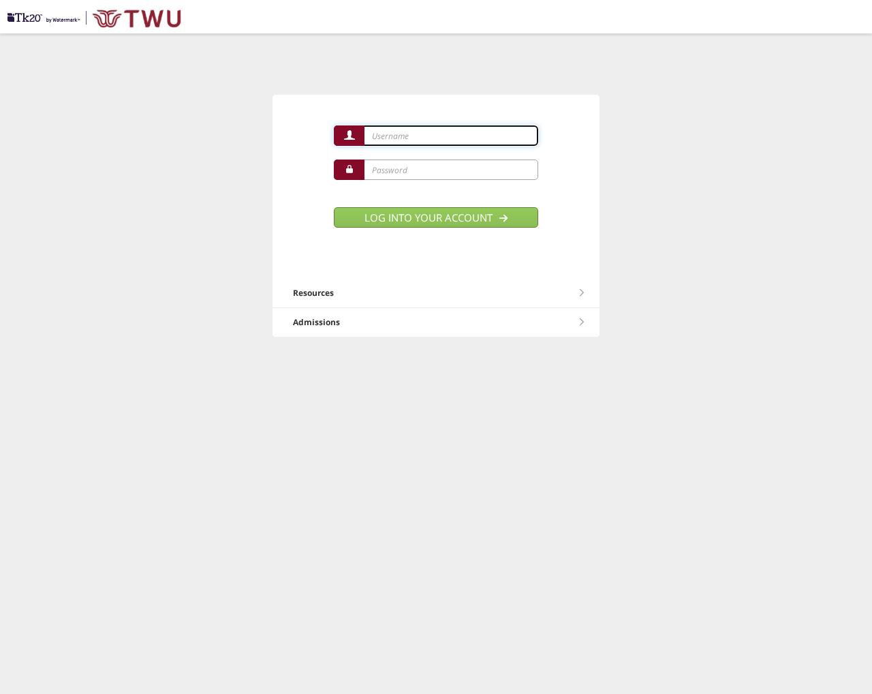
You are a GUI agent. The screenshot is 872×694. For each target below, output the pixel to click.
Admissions (316, 322)
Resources (313, 293)
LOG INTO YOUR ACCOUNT (429, 217)
